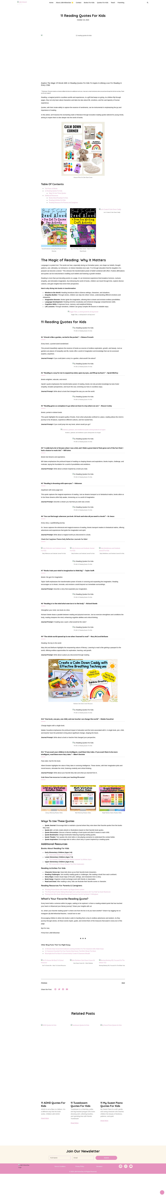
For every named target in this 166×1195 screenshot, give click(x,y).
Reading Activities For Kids (57, 200)
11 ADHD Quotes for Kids (53, 1104)
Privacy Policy (79, 1166)
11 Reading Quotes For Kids (53, 191)
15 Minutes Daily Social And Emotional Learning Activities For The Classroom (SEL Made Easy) (74, 949)
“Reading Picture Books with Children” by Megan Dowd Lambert (64, 889)
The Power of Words (51, 188)
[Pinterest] (120, 1166)
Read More (45, 1118)
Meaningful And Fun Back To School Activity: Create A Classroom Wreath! (67, 953)
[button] (147, 2)
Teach (113, 2)
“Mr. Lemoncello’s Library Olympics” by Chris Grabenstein (66, 864)
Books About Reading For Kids (58, 198)
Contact (78, 2)
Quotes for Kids (102, 2)
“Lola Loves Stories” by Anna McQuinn (60, 855)
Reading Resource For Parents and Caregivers (63, 202)
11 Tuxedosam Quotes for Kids (80, 1104)
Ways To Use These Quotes (57, 193)
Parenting (121, 2)
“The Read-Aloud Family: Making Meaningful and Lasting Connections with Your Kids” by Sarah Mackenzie (77, 892)
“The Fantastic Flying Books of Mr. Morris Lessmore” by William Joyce (70, 859)
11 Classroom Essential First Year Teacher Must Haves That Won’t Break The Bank (70, 951)
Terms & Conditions (60, 1166)
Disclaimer (99, 1166)
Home (51, 2)
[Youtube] (131, 1166)
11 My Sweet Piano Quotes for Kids (111, 1104)
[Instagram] (125, 1166)
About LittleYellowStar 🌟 (64, 2)
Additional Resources (51, 195)
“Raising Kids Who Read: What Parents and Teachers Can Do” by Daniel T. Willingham (71, 894)
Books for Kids (89, 2)
